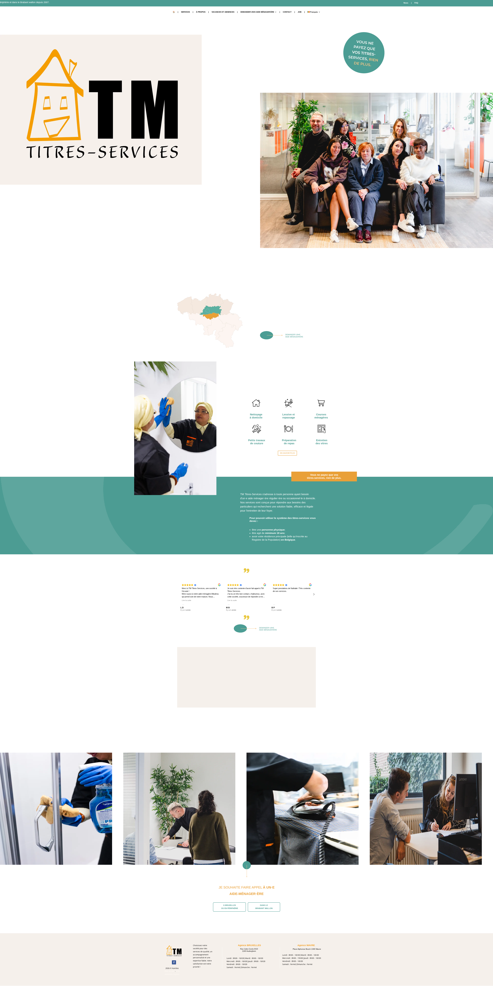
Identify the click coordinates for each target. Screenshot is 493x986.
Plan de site (169, 971)
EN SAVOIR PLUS (287, 453)
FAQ (416, 3)
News (406, 3)
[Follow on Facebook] (174, 962)
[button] (314, 594)
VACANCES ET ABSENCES (223, 12)
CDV (178, 971)
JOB (299, 12)
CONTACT (287, 12)
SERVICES (185, 12)
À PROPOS (200, 12)
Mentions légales (172, 974)
